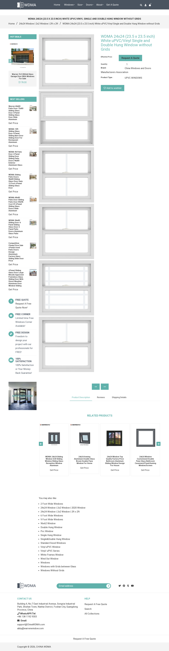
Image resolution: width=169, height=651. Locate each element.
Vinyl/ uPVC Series (50, 550)
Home (11, 23)
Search (88, 609)
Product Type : (107, 77)
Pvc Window (47, 531)
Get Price (13, 123)
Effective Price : (107, 57)
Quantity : (104, 64)
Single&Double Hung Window (55, 539)
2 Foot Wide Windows (52, 503)
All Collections (91, 613)
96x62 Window (48, 523)
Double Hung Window (51, 527)
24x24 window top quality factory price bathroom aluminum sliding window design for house (115, 461)
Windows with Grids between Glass (58, 566)
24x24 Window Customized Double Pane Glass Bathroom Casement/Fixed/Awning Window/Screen (145, 461)
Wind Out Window (49, 558)
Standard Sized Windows (53, 543)
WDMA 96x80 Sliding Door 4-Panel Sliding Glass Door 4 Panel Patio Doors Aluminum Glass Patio (16, 227)
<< (96, 386)
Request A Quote (130, 58)
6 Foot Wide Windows (52, 515)
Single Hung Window (51, 535)
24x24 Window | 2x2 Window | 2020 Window (63, 507)
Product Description (81, 397)
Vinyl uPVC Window (50, 547)
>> (105, 386)
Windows (45, 562)
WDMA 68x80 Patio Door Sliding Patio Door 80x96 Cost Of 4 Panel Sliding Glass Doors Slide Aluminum (16, 204)
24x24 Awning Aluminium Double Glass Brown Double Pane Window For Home (84, 460)
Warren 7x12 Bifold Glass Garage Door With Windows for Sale (22, 76)
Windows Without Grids (52, 570)
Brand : (104, 68)
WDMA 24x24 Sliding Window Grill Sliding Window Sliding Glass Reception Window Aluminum (54, 461)
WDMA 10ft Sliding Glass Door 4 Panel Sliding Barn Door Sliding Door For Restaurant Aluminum (16, 135)
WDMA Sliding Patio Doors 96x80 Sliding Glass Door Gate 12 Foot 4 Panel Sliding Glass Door (16, 181)
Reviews (101, 397)
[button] (146, 601)
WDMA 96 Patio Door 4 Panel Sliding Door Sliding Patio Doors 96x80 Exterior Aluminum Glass (15, 158)
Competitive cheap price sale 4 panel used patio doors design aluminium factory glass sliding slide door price (16, 252)
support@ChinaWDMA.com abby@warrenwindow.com (31, 624)
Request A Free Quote (95, 604)
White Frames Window (52, 554)
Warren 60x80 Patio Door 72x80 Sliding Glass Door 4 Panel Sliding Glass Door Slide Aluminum (16, 112)
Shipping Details (119, 397)
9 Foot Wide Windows (52, 519)
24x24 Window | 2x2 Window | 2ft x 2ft (38, 23)
